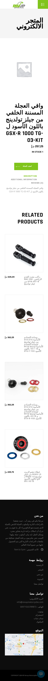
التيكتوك (39, 622)
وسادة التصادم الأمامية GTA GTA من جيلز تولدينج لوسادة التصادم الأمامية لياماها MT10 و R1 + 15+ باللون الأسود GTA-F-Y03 (33, 344)
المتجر (40, 570)
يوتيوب (40, 611)
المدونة (40, 579)
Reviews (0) (37, 183)
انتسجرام (39, 615)
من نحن (40, 574)
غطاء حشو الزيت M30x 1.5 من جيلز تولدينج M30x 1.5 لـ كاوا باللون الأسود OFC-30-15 (33, 477)
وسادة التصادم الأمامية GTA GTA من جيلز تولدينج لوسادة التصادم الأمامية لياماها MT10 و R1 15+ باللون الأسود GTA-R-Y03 (33, 411)
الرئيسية (39, 565)
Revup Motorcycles (30, 675)
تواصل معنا (38, 584)
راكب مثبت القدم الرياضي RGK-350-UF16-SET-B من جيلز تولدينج (33, 280)
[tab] (33, 176)
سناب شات (38, 618)
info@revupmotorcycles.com (30, 602)
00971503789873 (28, 607)
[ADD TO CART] (26, 166)
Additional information (24, 179)
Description (30, 176)
